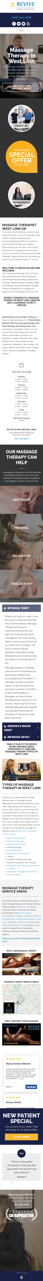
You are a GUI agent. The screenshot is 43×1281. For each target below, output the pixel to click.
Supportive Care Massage (18, 853)
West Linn (22, 831)
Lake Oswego (28, 344)
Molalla (23, 341)
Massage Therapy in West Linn (15, 256)
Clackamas (6, 344)
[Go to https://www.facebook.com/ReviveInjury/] (14, 24)
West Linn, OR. (31, 329)
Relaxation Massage (15, 841)
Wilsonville (33, 338)
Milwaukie (23, 338)
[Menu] (21, 1277)
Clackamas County (23, 347)
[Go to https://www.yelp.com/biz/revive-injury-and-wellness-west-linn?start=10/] (28, 24)
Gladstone (6, 338)
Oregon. (12, 834)
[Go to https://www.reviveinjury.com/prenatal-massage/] (21, 528)
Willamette (17, 344)
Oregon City (27, 335)
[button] (21, 87)
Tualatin (15, 338)
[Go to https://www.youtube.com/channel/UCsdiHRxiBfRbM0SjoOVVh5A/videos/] (23, 24)
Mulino (30, 341)
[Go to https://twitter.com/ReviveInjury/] (19, 24)
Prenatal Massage (14, 850)
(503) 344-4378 (21, 17)
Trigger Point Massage (16, 844)
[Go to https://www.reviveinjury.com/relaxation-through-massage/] (21, 556)
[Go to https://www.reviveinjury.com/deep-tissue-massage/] (21, 500)
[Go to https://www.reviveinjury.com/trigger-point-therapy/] (21, 584)
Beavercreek (7, 341)
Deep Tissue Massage (16, 838)
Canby (16, 341)
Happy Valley (7, 347)
